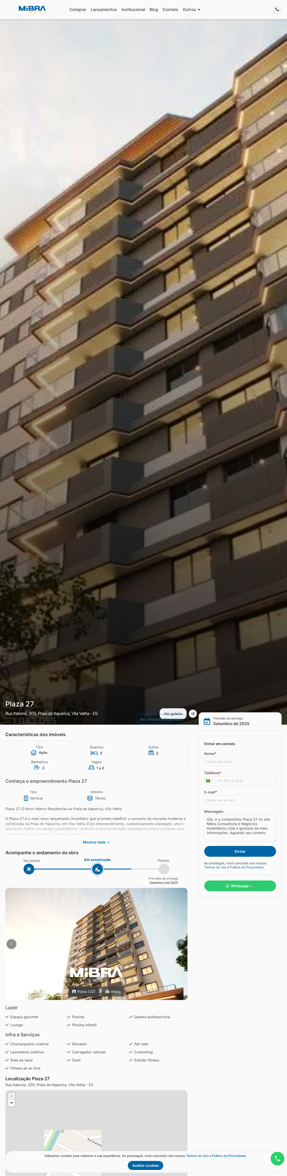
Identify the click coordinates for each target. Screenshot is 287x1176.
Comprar (78, 9)
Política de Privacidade (246, 867)
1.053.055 (34, 720)
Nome (210, 754)
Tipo (33, 792)
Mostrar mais (94, 842)
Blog (154, 9)
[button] (96, 975)
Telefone (212, 773)
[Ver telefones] (277, 9)
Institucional (133, 9)
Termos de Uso (215, 867)
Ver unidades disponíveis (161, 719)
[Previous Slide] (11, 944)
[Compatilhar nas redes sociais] (193, 714)
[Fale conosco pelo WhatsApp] (277, 1158)
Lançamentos (104, 9)
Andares (96, 792)
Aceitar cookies (145, 1165)
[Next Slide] (181, 944)
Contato (170, 9)
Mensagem (213, 811)
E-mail (210, 792)
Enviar (240, 851)
